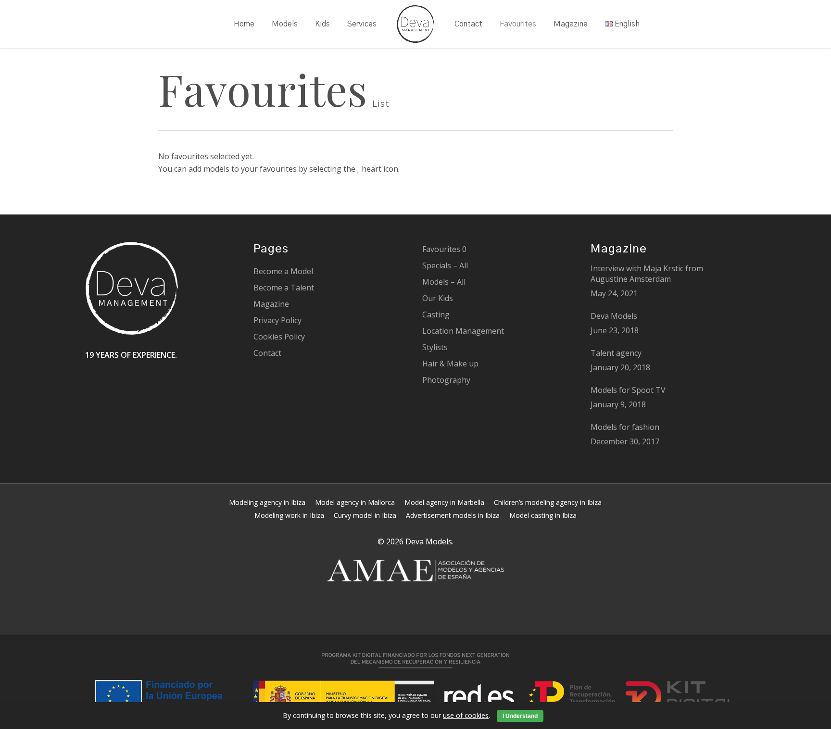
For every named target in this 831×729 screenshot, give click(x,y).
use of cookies (466, 715)
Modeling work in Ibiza (289, 515)
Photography (446, 380)
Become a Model (283, 271)
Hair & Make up (450, 363)
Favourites (444, 249)
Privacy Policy (277, 320)
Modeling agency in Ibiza (267, 502)
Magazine (271, 304)
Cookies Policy (279, 336)
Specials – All (445, 265)
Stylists (435, 347)
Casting (436, 314)
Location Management (463, 331)
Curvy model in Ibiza (365, 515)
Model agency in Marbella (444, 502)
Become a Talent (283, 287)
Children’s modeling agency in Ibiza (548, 502)
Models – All (444, 282)
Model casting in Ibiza (543, 515)
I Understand (520, 716)
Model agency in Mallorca (355, 502)
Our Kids (437, 298)
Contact (267, 353)
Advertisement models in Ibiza (453, 515)
